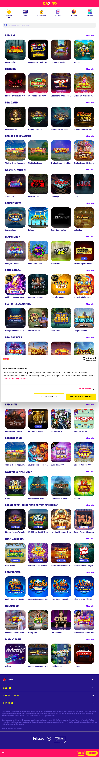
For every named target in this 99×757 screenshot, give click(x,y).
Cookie (6, 379)
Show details (85, 389)
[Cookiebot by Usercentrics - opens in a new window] (84, 359)
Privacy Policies (20, 379)
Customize (48, 396)
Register (91, 753)
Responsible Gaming (64, 720)
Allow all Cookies (81, 396)
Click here (89, 722)
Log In (81, 753)
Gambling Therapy (30, 722)
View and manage (8, 728)
